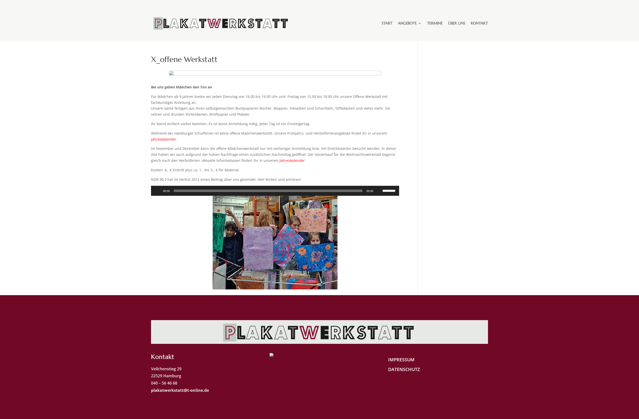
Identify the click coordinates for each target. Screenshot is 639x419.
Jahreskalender (292, 160)
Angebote (407, 23)
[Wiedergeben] (157, 190)
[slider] (390, 190)
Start (387, 23)
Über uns (456, 23)
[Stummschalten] (378, 190)
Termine (435, 23)
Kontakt (479, 23)
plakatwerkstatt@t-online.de (180, 390)
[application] (275, 191)
